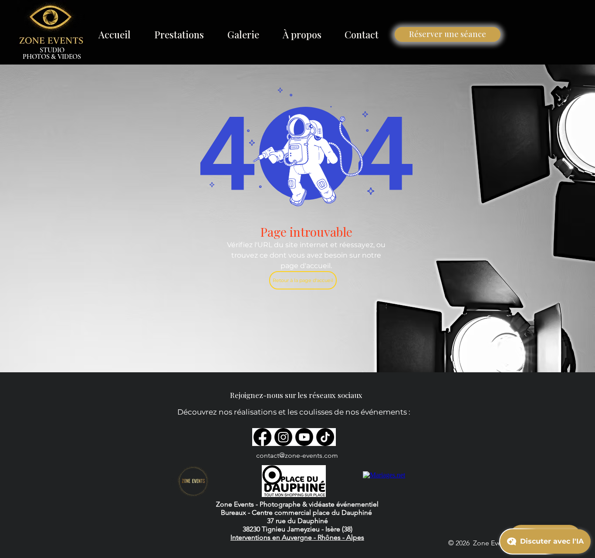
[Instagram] (283, 437)
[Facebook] (262, 437)
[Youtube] (304, 437)
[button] (179, 34)
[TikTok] (325, 437)
